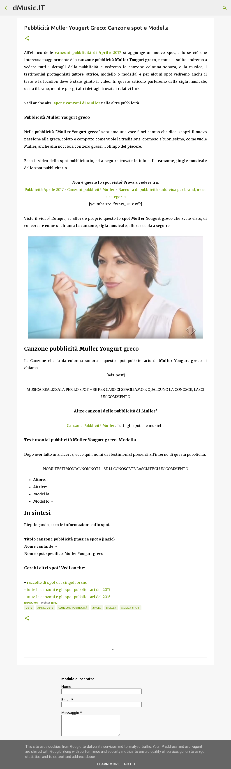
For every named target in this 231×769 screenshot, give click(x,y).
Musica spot (130, 607)
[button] (27, 39)
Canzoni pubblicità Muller (91, 189)
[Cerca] (224, 7)
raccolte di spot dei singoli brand (57, 582)
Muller (111, 607)
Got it (130, 764)
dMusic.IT (29, 8)
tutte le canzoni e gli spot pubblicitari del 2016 (69, 597)
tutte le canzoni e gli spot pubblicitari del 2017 (68, 589)
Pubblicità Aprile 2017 (44, 189)
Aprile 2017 (45, 607)
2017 (29, 607)
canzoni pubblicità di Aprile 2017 (88, 52)
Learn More (108, 764)
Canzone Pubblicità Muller (91, 425)
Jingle (96, 607)
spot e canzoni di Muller (77, 103)
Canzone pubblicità (72, 607)
